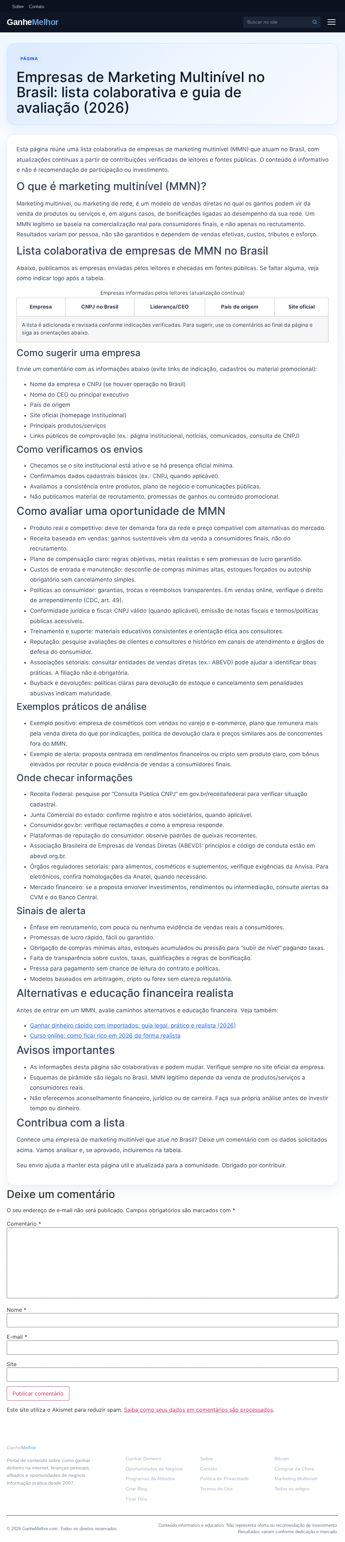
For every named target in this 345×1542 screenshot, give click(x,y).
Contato (36, 6)
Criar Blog (136, 1488)
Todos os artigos (292, 1488)
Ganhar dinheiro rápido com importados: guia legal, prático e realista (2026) (133, 1025)
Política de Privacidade (224, 1478)
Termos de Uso (216, 1488)
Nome (16, 1309)
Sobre (18, 6)
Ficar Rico (136, 1498)
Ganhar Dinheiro (143, 1458)
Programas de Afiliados (150, 1478)
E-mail (17, 1336)
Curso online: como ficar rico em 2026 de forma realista (105, 1035)
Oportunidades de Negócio (154, 1468)
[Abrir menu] (331, 22)
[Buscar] (314, 22)
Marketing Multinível (296, 1478)
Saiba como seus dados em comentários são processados (198, 1409)
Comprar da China (294, 1468)
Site (12, 1364)
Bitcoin (282, 1458)
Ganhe (33, 22)
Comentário (24, 1223)
